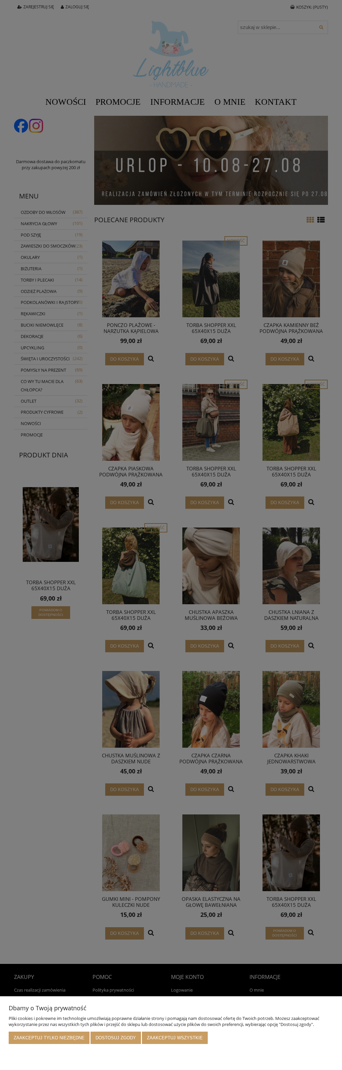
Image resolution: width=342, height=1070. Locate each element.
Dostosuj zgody (116, 1037)
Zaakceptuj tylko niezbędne (49, 1037)
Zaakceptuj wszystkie (175, 1037)
